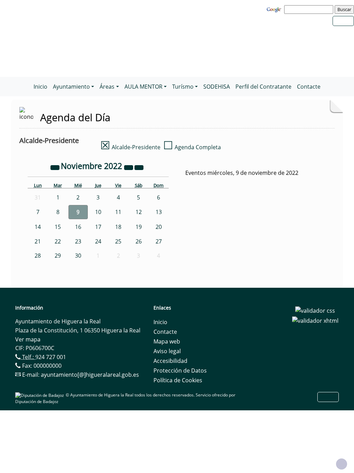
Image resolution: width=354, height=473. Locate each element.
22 (58, 241)
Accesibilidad (170, 361)
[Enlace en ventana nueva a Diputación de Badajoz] (40, 395)
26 (139, 241)
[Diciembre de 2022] (138, 167)
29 (58, 255)
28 (38, 255)
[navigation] (310, 9)
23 (78, 241)
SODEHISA (216, 86)
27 (159, 241)
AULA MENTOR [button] (143, 86)
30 (78, 255)
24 (98, 241)
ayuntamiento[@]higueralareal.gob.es (90, 374)
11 (118, 212)
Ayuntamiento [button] (71, 86)
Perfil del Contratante (263, 86)
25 (118, 241)
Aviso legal (167, 351)
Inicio (40, 86)
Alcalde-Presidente (130, 147)
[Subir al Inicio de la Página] (341, 464)
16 (78, 227)
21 (38, 241)
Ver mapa (27, 339)
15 (58, 227)
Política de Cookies (177, 380)
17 (98, 227)
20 (159, 227)
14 (38, 227)
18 (118, 227)
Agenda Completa (192, 147)
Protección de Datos (180, 370)
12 (139, 212)
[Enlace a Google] (275, 9)
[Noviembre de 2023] (129, 167)
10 (98, 212)
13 (159, 212)
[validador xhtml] (315, 320)
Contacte (308, 86)
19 (139, 227)
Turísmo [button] (183, 86)
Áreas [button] (107, 86)
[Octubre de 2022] (55, 167)
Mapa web (166, 341)
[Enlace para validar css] (315, 310)
